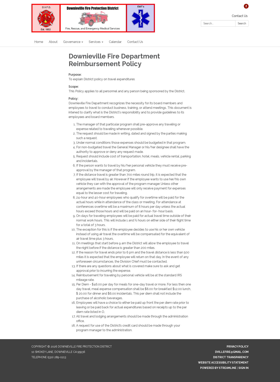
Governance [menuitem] (71, 42)
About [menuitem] (53, 42)
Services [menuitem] (95, 42)
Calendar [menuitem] (115, 42)
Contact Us (240, 16)
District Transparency (231, 357)
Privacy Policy (238, 346)
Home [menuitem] (38, 42)
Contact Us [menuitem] (135, 42)
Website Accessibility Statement (223, 362)
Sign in (243, 367)
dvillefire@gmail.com (232, 351)
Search (242, 23)
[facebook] (246, 7)
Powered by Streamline (218, 367)
